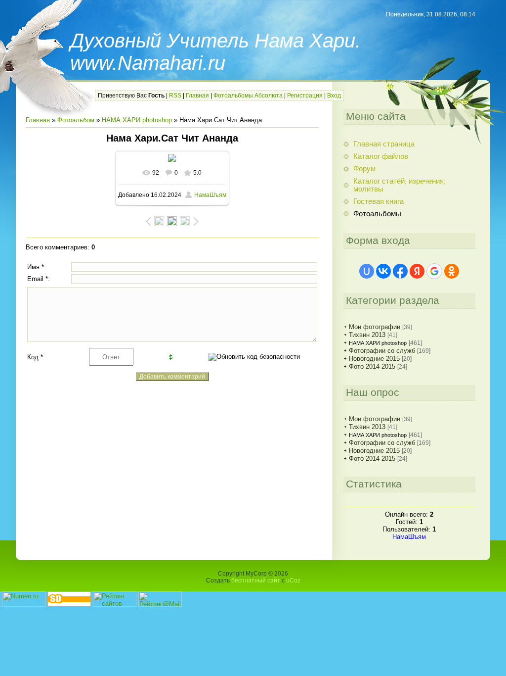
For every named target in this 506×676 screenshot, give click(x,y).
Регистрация (305, 95)
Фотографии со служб (382, 350)
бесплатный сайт (255, 580)
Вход (334, 95)
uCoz (293, 580)
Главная (197, 95)
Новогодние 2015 (374, 358)
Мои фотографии (374, 327)
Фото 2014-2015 (372, 366)
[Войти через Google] (434, 271)
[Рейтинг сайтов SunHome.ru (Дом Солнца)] (114, 604)
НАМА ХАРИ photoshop (137, 120)
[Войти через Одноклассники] (451, 271)
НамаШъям (210, 195)
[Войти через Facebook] (400, 271)
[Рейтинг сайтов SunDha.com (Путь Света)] (69, 604)
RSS (175, 95)
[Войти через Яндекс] (417, 271)
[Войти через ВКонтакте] (383, 271)
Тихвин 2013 (367, 334)
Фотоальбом (75, 120)
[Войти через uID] (366, 271)
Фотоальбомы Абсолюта (248, 95)
